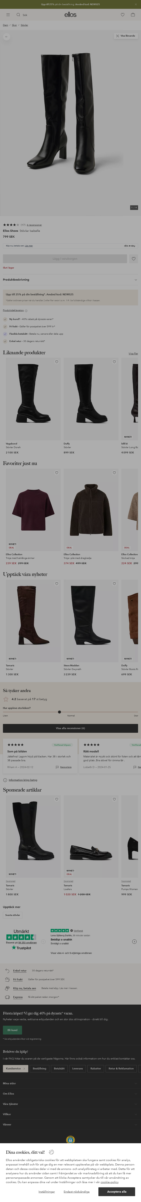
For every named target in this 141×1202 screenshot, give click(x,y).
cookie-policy (110, 1182)
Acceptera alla (116, 1191)
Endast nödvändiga (77, 1191)
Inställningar (47, 1191)
